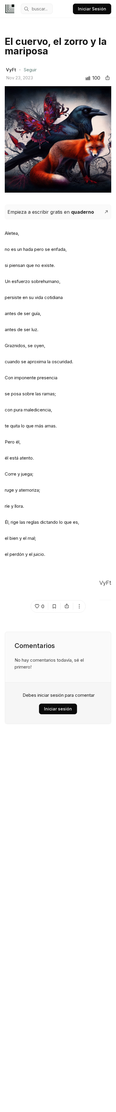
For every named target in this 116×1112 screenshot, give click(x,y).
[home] (10, 9)
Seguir (30, 70)
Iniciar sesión (58, 708)
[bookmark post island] (54, 606)
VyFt (105, 583)
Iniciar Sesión (92, 8)
